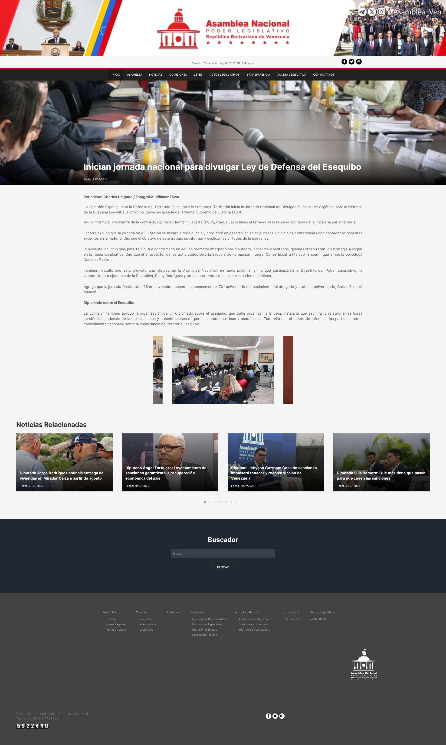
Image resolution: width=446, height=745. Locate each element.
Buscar (223, 567)
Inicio (116, 74)
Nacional (145, 619)
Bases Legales (115, 624)
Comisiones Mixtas (204, 629)
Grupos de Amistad (204, 634)
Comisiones (178, 74)
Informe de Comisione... (254, 629)
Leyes (198, 74)
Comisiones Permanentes (209, 619)
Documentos (292, 619)
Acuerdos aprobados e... (255, 619)
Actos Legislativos (225, 74)
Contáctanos (323, 74)
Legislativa (146, 629)
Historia (111, 619)
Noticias (155, 74)
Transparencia (258, 74)
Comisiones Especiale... (254, 624)
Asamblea (134, 74)
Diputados (172, 612)
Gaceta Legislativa (291, 74)
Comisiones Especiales (207, 624)
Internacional (148, 624)
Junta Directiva (116, 629)
